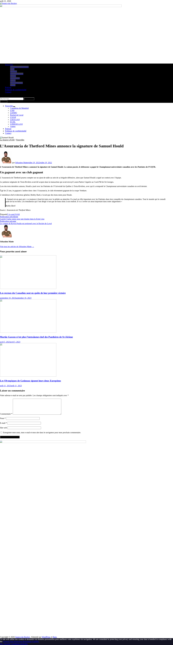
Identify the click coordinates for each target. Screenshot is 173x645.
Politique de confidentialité (15, 90)
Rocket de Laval (16, 74)
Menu (4, 101)
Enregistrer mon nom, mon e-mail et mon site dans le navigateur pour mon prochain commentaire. (42, 432)
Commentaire (6, 414)
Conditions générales (19, 644)
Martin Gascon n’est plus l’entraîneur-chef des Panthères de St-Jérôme (36, 337)
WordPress (46, 637)
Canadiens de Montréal (19, 67)
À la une (10, 214)
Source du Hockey (22, 637)
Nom (3, 418)
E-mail (3, 423)
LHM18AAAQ (16, 83)
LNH (12, 69)
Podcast (8, 87)
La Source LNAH (7, 140)
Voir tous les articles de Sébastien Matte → (17, 246)
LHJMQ (13, 71)
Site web (3, 428)
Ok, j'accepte (5, 644)
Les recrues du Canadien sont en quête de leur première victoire (33, 293)
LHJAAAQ (15, 78)
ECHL (13, 81)
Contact (8, 92)
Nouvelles (9, 65)
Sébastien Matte (21, 163)
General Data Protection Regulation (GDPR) (21, 641)
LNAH (13, 76)
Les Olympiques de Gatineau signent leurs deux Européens (30, 380)
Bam (55, 637)
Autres (12, 85)
